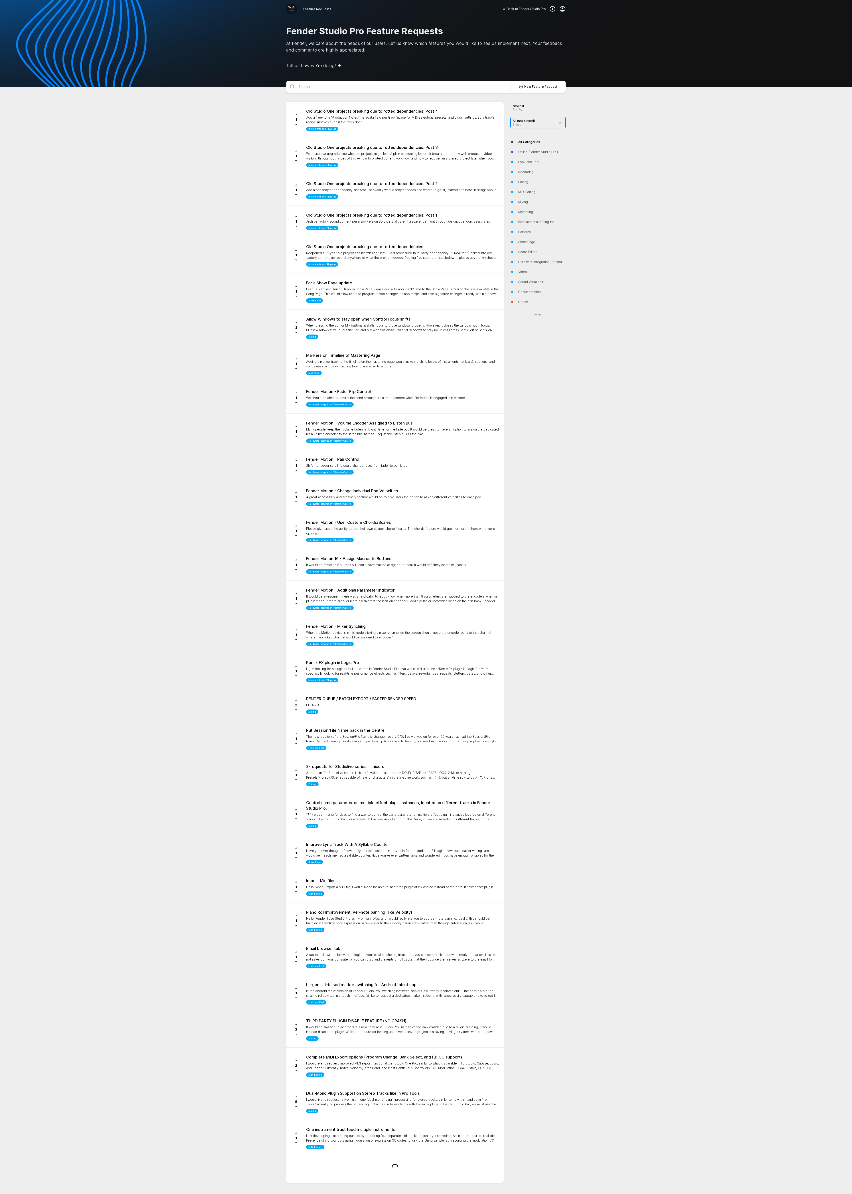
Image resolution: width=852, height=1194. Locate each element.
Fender (538, 314)
